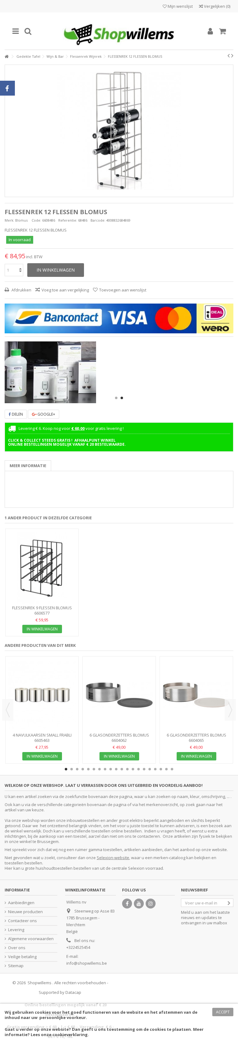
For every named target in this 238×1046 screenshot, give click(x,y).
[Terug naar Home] (6, 57)
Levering (16, 929)
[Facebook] (127, 903)
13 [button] (133, 769)
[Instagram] (151, 903)
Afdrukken (21, 290)
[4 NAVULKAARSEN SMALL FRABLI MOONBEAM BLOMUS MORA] (42, 695)
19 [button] (166, 769)
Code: (36, 220)
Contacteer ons (22, 920)
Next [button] (230, 710)
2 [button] (122, 398)
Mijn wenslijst (180, 6)
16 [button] (149, 769)
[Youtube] (139, 903)
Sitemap (16, 965)
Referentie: (67, 220)
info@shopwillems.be (86, 963)
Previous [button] (7, 710)
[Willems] (119, 31)
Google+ (46, 414)
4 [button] (83, 769)
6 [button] (94, 769)
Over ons (16, 947)
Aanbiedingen (21, 902)
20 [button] (172, 769)
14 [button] (138, 769)
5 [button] (88, 769)
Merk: (9, 220)
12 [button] (127, 769)
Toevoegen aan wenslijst (122, 290)
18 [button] (161, 769)
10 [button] (116, 769)
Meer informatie (28, 465)
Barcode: (97, 220)
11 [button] (122, 769)
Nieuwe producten (25, 911)
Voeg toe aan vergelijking (65, 290)
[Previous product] (228, 55)
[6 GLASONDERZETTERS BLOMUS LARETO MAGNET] (119, 695)
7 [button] (99, 769)
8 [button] (105, 769)
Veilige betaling (22, 956)
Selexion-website (113, 857)
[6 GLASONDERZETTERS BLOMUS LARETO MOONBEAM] (196, 695)
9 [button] (110, 769)
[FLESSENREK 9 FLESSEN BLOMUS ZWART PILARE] (42, 568)
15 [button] (144, 769)
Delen (17, 414)
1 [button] (116, 398)
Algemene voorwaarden (31, 938)
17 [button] (155, 769)
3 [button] (77, 769)
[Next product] (232, 55)
